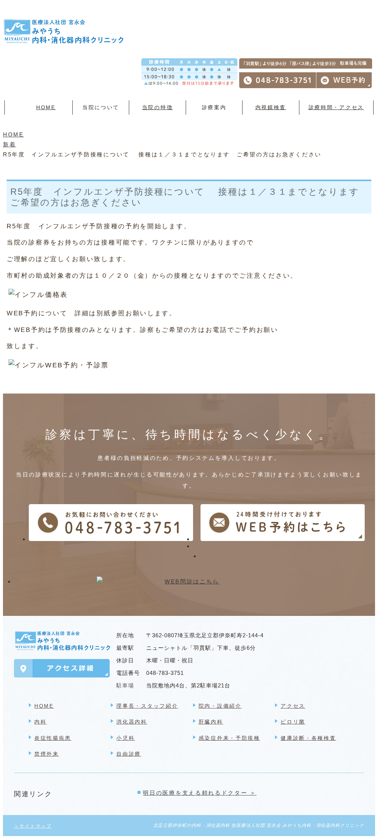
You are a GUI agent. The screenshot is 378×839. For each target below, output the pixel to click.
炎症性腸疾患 (52, 738)
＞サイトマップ (33, 826)
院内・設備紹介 (220, 706)
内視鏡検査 (270, 107)
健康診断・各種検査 (308, 738)
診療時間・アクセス (336, 107)
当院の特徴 (157, 107)
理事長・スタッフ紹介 (147, 706)
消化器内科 (131, 722)
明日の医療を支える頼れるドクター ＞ (200, 793)
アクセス (293, 706)
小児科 (125, 738)
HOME (46, 107)
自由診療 (128, 754)
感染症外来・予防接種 (229, 738)
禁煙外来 (46, 754)
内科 (40, 722)
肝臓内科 (211, 722)
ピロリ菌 (293, 722)
